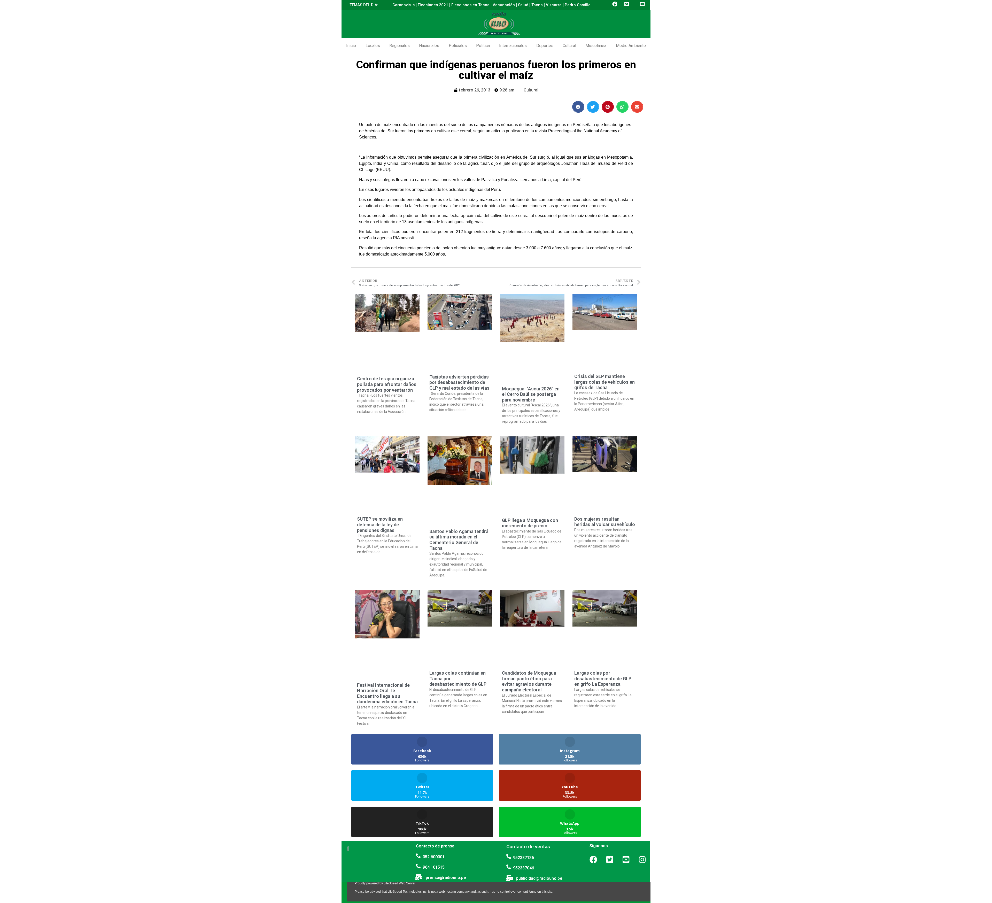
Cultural (569, 45)
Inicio (351, 45)
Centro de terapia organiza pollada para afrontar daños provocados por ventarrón (386, 384)
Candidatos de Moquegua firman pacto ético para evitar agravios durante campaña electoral (529, 681)
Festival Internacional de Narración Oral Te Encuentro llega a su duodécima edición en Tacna (387, 693)
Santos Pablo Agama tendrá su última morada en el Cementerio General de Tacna (459, 540)
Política (483, 45)
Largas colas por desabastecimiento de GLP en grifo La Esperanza (602, 678)
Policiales (458, 45)
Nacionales (429, 45)
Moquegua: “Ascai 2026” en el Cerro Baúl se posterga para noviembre (531, 394)
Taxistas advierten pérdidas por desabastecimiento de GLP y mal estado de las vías (459, 382)
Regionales (399, 45)
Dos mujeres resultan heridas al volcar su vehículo (604, 521)
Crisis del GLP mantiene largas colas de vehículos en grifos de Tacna (604, 382)
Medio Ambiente (631, 45)
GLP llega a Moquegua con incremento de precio (530, 523)
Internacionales (513, 45)
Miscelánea (595, 45)
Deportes (544, 45)
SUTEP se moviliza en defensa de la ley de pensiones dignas (380, 524)
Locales (373, 45)
